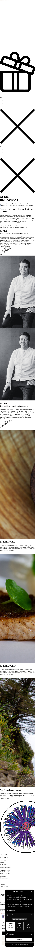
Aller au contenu (4, 0)
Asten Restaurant (4, 3)
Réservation (3, 876)
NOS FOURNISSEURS (10, 103)
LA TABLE (6, 102)
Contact (5, 106)
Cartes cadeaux (7, 105)
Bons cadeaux (4, 878)
